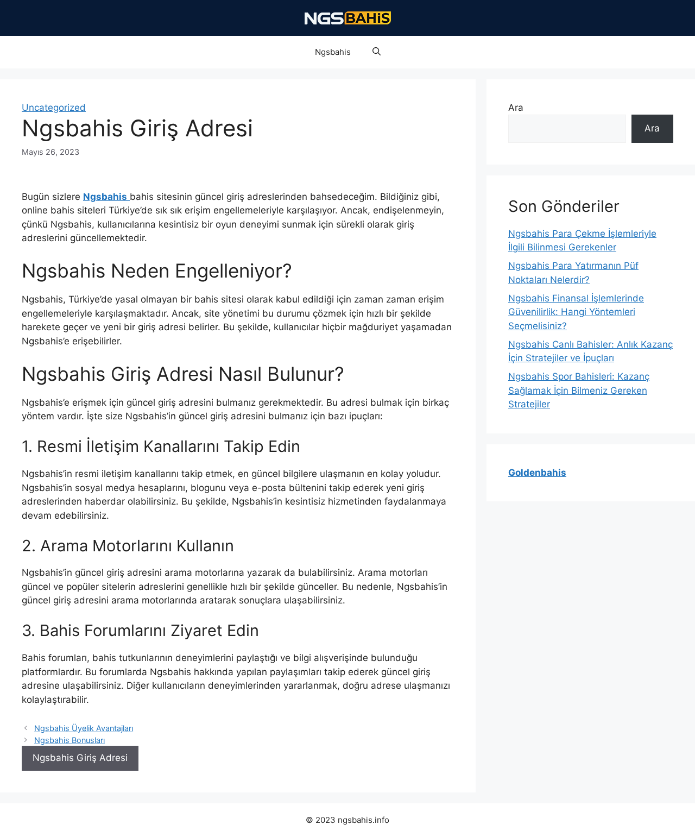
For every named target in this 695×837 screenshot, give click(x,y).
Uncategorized (54, 107)
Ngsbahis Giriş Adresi (80, 757)
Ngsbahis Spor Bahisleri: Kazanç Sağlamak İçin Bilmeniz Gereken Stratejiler (578, 390)
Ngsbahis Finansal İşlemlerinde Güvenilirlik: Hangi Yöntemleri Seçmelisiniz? (576, 312)
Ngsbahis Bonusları (69, 740)
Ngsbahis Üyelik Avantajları (83, 728)
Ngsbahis (333, 52)
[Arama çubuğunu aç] (376, 52)
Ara (515, 107)
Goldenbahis (537, 472)
